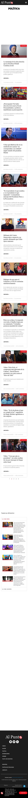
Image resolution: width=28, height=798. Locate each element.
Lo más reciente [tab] (6, 589)
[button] (26, 2)
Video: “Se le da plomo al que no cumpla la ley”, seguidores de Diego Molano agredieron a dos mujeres (14, 413)
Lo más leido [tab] (6, 519)
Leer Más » (6, 78)
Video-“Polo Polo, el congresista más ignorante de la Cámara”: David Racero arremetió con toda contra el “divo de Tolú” (14, 371)
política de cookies (9, 794)
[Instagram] (17, 741)
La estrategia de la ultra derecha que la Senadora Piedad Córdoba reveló (14, 64)
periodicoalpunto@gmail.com (17, 777)
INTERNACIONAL (6, 753)
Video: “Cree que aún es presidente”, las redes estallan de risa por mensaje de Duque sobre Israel (13, 459)
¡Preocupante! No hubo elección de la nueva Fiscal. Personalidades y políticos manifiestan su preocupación (13, 107)
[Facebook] (10, 741)
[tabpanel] (14, 554)
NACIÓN (4, 748)
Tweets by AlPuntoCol (7, 513)
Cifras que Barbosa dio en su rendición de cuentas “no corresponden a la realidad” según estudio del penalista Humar (13, 149)
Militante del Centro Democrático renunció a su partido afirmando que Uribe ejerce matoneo (13, 238)
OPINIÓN (4, 756)
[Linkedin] (24, 786)
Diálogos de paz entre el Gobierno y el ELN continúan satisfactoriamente (13, 281)
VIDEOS (4, 746)
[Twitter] (14, 741)
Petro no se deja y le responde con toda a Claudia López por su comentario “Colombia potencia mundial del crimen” (13, 323)
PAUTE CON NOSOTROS (7, 759)
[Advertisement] (14, 29)
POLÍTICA (4, 751)
